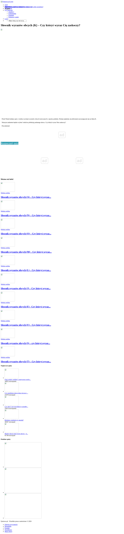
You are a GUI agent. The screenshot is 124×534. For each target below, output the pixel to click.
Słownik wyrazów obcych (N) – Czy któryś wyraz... (26, 215)
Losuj (6, 19)
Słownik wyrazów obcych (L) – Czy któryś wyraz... (26, 270)
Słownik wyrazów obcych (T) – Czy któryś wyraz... (26, 361)
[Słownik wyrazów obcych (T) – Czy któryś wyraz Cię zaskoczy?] (8, 355)
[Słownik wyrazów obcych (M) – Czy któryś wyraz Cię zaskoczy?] (8, 246)
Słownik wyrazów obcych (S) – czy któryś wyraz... (25, 343)
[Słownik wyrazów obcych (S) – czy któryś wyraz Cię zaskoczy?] (8, 337)
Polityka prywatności (11, 524)
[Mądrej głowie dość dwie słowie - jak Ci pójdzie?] (12, 432)
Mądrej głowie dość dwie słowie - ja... (16, 434)
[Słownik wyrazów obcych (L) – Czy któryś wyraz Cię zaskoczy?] (8, 264)
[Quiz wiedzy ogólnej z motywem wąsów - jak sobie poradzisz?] (12, 378)
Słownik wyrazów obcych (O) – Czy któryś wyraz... (26, 233)
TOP (6, 5)
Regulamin (8, 526)
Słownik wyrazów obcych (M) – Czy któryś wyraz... (26, 252)
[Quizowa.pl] (7, 1)
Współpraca (8, 530)
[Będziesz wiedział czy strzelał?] (12, 418)
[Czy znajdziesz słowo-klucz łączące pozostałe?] (12, 391)
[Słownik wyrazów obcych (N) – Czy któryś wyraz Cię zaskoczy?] (8, 209)
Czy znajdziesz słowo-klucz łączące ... (16, 393)
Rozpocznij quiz (9, 143)
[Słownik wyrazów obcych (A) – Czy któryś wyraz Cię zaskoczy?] (8, 191)
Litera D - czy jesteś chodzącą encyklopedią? (18, 7)
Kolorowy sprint (14, 17)
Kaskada (11, 15)
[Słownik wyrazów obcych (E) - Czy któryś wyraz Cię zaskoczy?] (8, 301)
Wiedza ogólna (5, 193)
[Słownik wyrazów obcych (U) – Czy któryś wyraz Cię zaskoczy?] (8, 319)
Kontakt (7, 528)
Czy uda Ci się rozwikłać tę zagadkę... (16, 406)
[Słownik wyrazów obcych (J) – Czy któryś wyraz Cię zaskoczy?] (8, 282)
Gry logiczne (9, 10)
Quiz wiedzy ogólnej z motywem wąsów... (18, 379)
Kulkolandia (12, 13)
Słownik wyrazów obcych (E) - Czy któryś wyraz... (26, 306)
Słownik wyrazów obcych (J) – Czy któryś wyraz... (26, 288)
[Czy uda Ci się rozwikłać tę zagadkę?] (12, 405)
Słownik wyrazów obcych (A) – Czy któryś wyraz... (26, 197)
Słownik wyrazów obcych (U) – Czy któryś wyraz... (26, 325)
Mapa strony (8, 531)
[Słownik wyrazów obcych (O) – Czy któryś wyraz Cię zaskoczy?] (8, 228)
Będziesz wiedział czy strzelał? (14, 420)
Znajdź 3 (11, 12)
